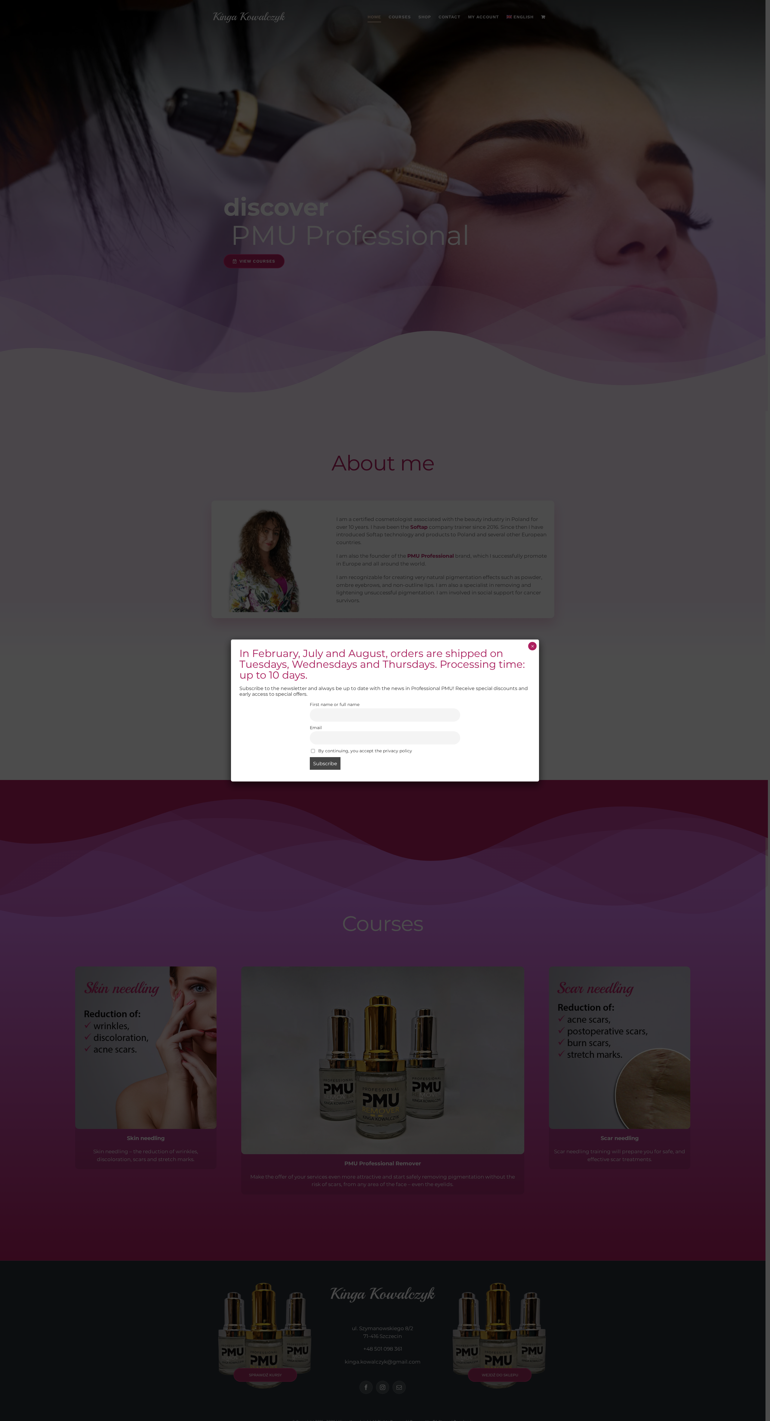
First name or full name (334, 704)
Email (316, 727)
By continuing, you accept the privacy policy (364, 751)
